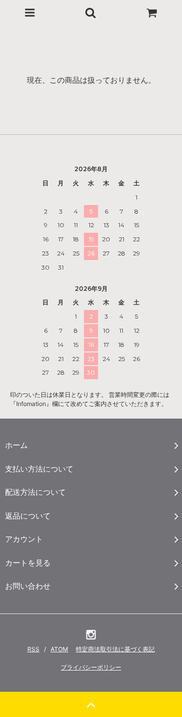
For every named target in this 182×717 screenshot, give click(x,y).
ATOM (59, 649)
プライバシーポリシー (91, 667)
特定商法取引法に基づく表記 (115, 649)
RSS (33, 649)
